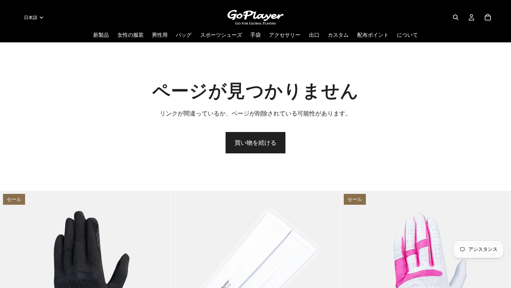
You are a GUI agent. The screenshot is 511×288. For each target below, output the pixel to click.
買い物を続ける (255, 142)
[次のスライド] (159, 276)
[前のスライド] (11, 276)
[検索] (455, 17)
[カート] (488, 17)
